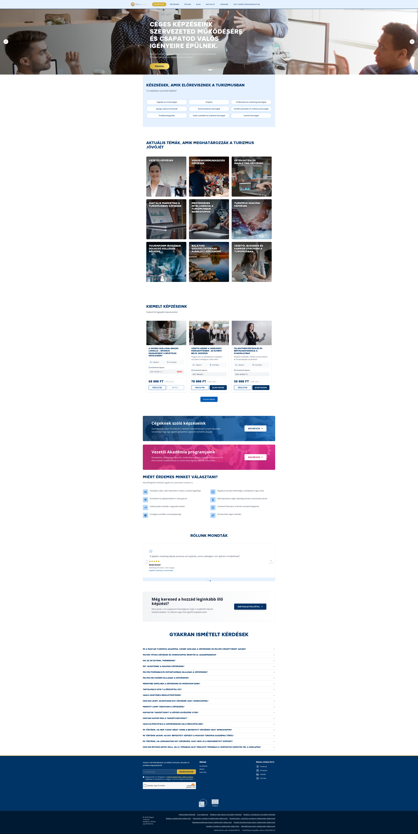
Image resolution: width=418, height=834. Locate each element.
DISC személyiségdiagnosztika (247, 4)
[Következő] (412, 41)
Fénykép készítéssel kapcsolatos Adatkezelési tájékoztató (254, 822)
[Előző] (5, 41)
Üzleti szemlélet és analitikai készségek (209, 115)
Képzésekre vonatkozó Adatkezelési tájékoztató (210, 818)
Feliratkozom (186, 772)
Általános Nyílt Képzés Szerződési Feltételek (226, 815)
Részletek (157, 387)
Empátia (209, 102)
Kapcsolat (210, 4)
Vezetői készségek (251, 115)
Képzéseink (174, 4)
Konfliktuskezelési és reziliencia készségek (251, 109)
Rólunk (187, 4)
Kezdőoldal (159, 4)
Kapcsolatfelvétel (249, 606)
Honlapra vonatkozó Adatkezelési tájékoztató (222, 826)
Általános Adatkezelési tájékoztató (178, 818)
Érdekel (159, 66)
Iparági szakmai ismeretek (167, 109)
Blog (198, 4)
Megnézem (254, 428)
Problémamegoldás (167, 115)
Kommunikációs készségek (209, 109)
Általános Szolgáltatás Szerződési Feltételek (259, 815)
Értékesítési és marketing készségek (251, 102)
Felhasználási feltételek (187, 815)
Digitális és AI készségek (167, 102)
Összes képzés (209, 399)
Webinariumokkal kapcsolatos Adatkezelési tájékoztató (212, 822)
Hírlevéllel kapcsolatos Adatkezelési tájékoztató (258, 826)
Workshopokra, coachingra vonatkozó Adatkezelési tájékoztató (252, 818)
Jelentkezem (218, 387)
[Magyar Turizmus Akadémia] (139, 4)
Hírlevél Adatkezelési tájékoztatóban (180, 777)
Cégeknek (224, 4)
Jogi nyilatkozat (202, 815)
